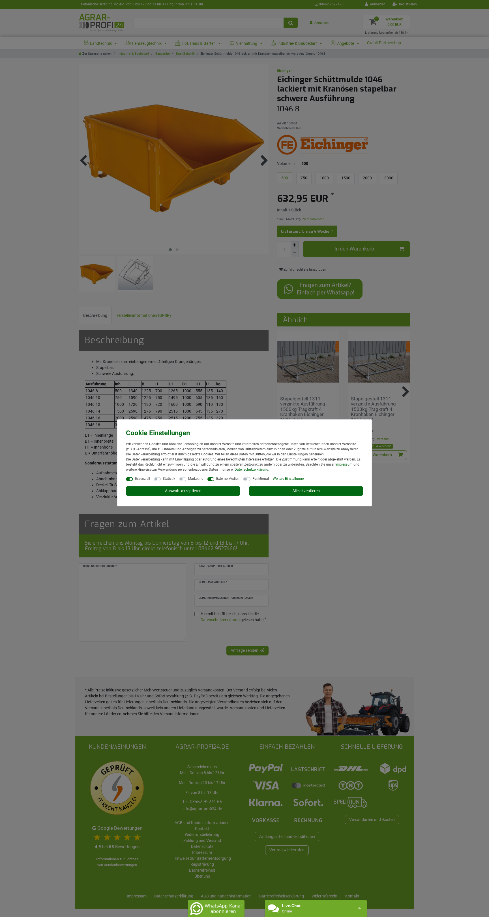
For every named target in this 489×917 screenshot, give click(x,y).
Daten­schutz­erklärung (251, 470)
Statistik (169, 479)
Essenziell (142, 479)
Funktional (260, 479)
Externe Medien (227, 479)
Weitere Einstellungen (289, 479)
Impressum (344, 464)
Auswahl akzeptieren (183, 491)
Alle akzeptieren (306, 491)
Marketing (195, 479)
